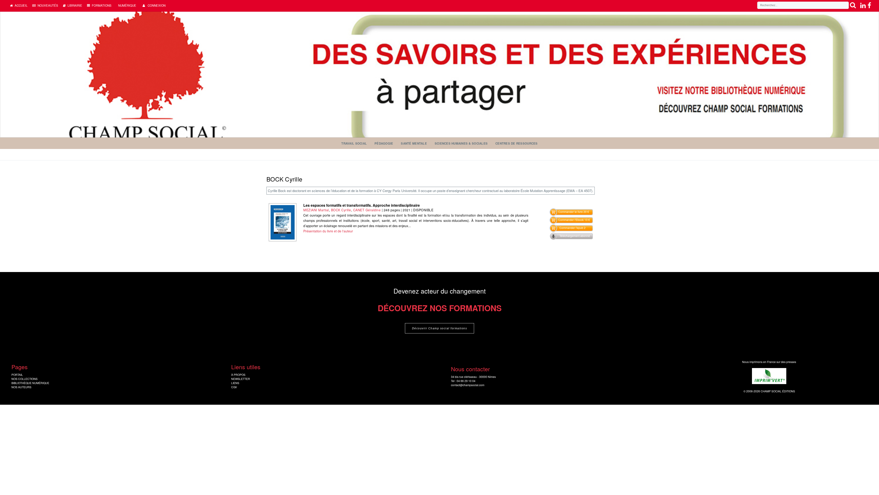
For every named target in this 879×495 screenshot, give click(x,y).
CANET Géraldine (367, 210)
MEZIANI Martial (316, 210)
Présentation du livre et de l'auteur (328, 231)
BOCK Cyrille (341, 210)
